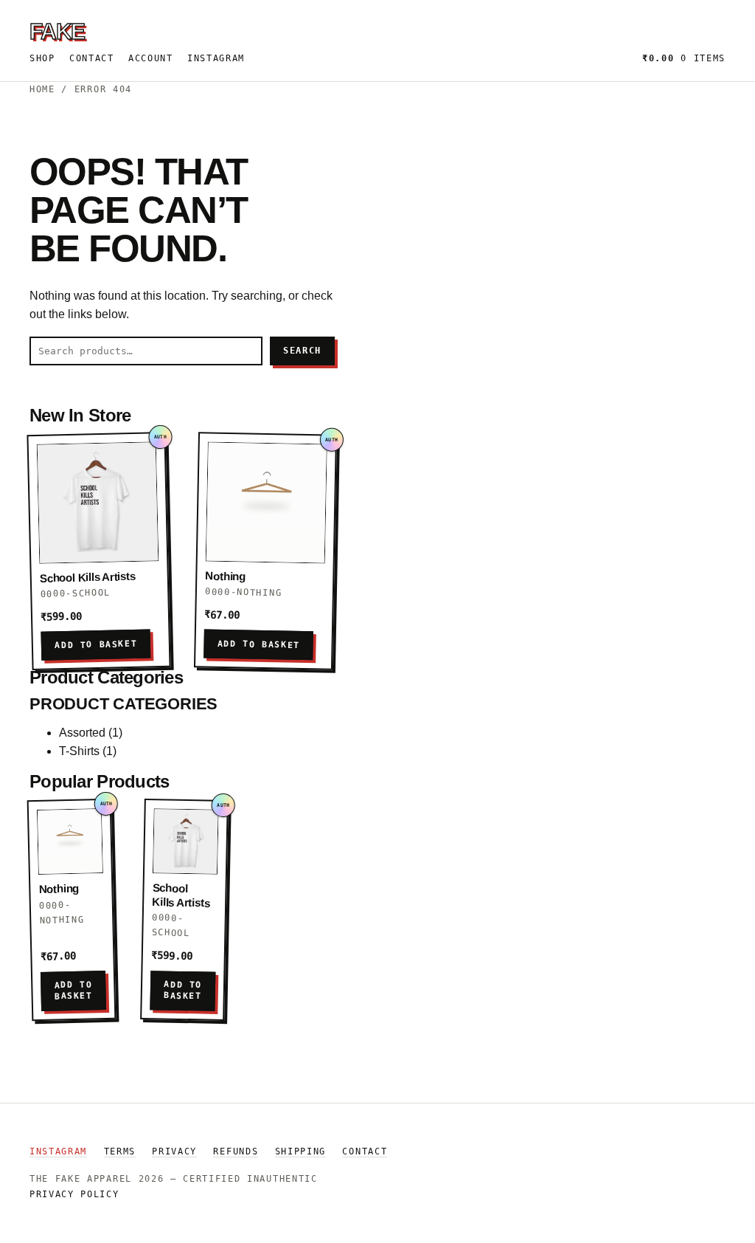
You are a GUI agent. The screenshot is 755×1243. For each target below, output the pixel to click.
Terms (120, 1151)
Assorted (82, 732)
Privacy (174, 1151)
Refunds (235, 1151)
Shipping (300, 1151)
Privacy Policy (74, 1194)
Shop (42, 58)
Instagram (216, 58)
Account (150, 58)
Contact (91, 58)
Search (302, 350)
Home (42, 89)
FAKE (57, 31)
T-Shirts (79, 751)
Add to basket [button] (96, 644)
